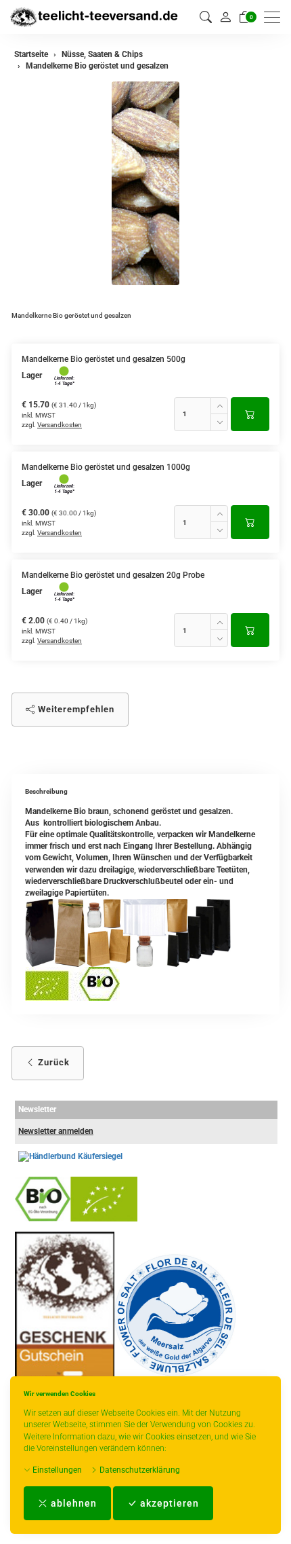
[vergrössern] (145, 183)
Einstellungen (56, 1470)
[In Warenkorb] (250, 414)
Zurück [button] (52, 1062)
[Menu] (275, 17)
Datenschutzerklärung (138, 1470)
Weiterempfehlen (74, 709)
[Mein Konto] (225, 17)
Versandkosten (59, 424)
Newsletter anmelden (55, 1131)
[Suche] (205, 17)
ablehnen (72, 1503)
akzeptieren (168, 1503)
